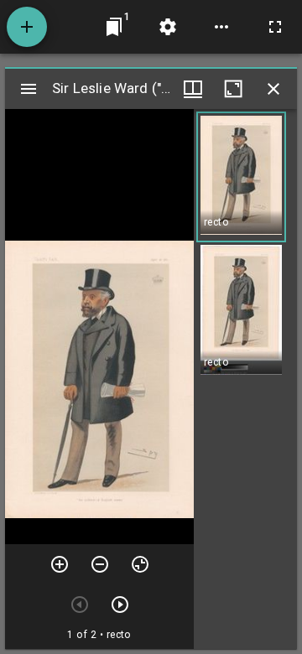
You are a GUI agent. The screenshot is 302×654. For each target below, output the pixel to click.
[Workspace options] (221, 27)
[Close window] (273, 89)
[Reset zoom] (140, 564)
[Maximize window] (233, 89)
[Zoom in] (59, 564)
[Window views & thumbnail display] (193, 89)
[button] (241, 177)
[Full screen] (275, 27)
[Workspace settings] (168, 27)
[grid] (245, 379)
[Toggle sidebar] (28, 89)
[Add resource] (27, 27)
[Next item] (120, 604)
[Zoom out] (100, 564)
